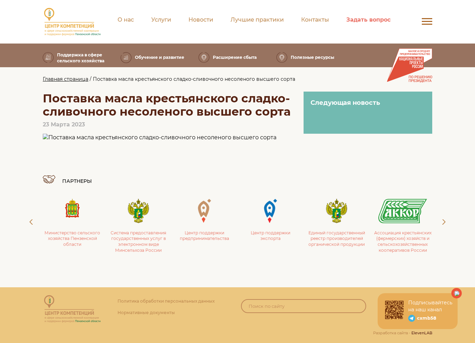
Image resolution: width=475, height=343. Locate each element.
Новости (200, 19)
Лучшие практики (257, 19)
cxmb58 (426, 318)
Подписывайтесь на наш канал (430, 306)
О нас (126, 19)
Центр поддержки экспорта (270, 235)
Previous (31, 222)
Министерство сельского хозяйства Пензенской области (72, 238)
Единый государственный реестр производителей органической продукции (336, 238)
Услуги (161, 19)
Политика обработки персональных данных (166, 301)
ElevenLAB (421, 332)
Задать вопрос (368, 19)
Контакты (315, 19)
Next (443, 222)
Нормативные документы (146, 312)
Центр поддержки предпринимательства (204, 235)
